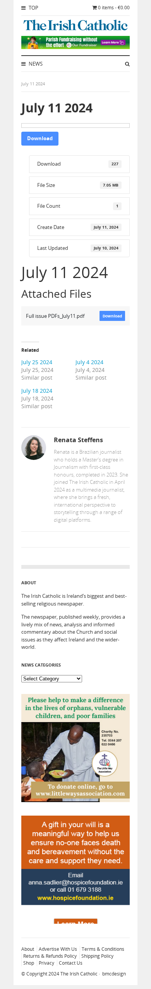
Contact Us (70, 963)
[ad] (75, 47)
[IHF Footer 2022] (75, 921)
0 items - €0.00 (114, 7)
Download (40, 138)
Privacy (46, 963)
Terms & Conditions (103, 949)
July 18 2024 (36, 390)
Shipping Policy (97, 956)
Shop (28, 963)
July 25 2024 (36, 362)
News (35, 63)
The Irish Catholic (79, 973)
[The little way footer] (75, 800)
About (27, 949)
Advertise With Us (58, 949)
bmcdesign (114, 973)
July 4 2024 (89, 362)
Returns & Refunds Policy (50, 956)
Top (32, 7)
